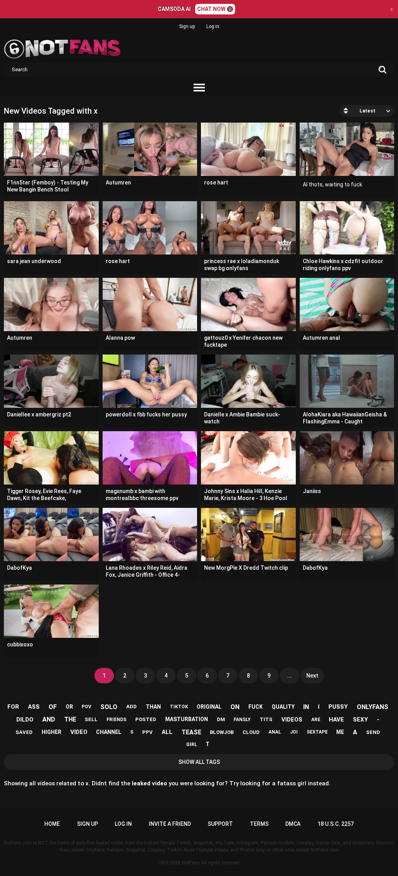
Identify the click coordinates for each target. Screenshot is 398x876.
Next (312, 675)
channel (108, 732)
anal (275, 732)
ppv (147, 732)
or (69, 707)
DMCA (292, 824)
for (13, 706)
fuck (255, 707)
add (131, 706)
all (167, 732)
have (336, 719)
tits (266, 719)
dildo (24, 719)
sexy (360, 719)
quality (283, 707)
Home (52, 824)
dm (221, 719)
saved (24, 732)
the (70, 719)
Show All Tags (199, 762)
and (48, 719)
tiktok (179, 706)
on (234, 707)
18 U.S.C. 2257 (336, 824)
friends (116, 719)
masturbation (186, 719)
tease (191, 732)
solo (108, 707)
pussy (338, 706)
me (340, 732)
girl (191, 744)
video (78, 732)
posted (145, 719)
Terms (259, 824)
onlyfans (372, 707)
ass (34, 706)
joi (294, 732)
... (289, 675)
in (306, 707)
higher (51, 732)
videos (291, 719)
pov (86, 706)
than (153, 707)
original (209, 707)
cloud (251, 732)
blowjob (222, 732)
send (373, 732)
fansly (242, 719)
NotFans (191, 862)
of (53, 707)
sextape (317, 732)
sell (91, 719)
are (315, 719)
